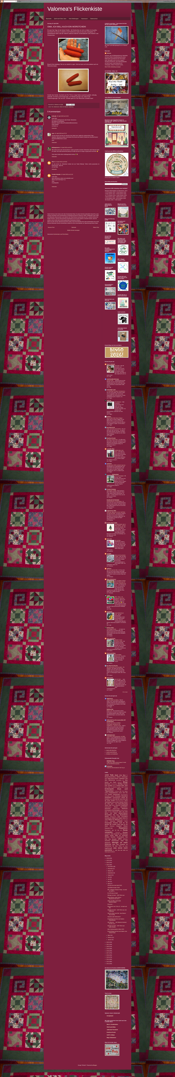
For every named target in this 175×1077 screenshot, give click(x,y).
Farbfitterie (116, 791)
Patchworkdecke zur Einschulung (114, 501)
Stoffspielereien (111, 735)
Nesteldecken (108, 818)
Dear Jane (124, 785)
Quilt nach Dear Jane (60, 18)
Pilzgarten (115, 822)
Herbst (111, 799)
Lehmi (108, 595)
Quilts (118, 824)
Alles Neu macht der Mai (112, 570)
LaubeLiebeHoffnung (111, 752)
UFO (120, 839)
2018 (107, 951)
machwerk (109, 611)
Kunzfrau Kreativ (111, 438)
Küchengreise (108, 810)
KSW (110, 805)
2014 (107, 959)
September (110, 873)
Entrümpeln (109, 789)
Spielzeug (71, 106)
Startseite (48, 18)
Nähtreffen (119, 821)
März (109, 935)
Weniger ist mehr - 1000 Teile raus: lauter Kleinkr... (116, 926)
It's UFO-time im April (113, 893)
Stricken (107, 837)
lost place (125, 846)
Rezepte (125, 832)
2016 (107, 955)
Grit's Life (109, 539)
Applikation (122, 778)
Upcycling (107, 840)
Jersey (106, 805)
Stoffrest (109, 568)
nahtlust (109, 416)
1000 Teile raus (111, 775)
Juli (109, 877)
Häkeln (126, 800)
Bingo (125, 782)
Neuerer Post (51, 227)
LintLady (54, 116)
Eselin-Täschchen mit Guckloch (114, 428)
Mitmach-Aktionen (123, 813)
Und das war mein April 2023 (115, 885)
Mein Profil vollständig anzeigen (113, 67)
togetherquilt (108, 848)
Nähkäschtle (110, 709)
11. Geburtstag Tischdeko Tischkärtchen (116, 391)
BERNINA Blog (110, 761)
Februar (110, 937)
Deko (106, 787)
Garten (110, 794)
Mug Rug (116, 815)
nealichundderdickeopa (113, 379)
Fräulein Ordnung (111, 489)
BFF (123, 780)
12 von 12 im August (119, 475)
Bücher (114, 785)
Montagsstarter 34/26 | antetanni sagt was (116, 465)
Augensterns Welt (111, 510)
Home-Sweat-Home (120, 800)
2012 (107, 963)
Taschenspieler (120, 837)
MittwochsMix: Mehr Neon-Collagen (115, 418)
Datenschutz (94, 18)
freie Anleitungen (74, 18)
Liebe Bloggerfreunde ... (112, 629)
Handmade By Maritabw (113, 500)
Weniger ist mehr (120, 842)
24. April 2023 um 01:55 (63, 116)
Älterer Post (96, 227)
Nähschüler (112, 821)
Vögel (122, 840)
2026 (107, 858)
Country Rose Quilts (112, 523)
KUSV (113, 805)
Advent (119, 777)
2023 (107, 864)
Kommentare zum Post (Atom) (61, 234)
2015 (107, 957)
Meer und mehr (123, 811)
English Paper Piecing (122, 787)
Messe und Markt (111, 813)
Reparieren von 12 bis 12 (113, 830)
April (109, 883)
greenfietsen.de (111, 427)
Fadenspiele (110, 678)
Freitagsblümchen (113, 792)
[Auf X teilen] (70, 105)
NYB (119, 816)
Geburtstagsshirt (124, 794)
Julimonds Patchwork (112, 1029)
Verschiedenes (118, 401)
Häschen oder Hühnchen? (114, 916)
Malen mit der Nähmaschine (111, 811)
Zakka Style (115, 844)
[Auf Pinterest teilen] (74, 105)
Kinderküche (56, 106)
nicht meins (117, 365)
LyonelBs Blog (110, 449)
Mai (109, 881)
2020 (107, 946)
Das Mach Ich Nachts (112, 665)
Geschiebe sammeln (109, 796)
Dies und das (118, 540)
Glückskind (124, 796)
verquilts (109, 553)
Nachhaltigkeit (124, 816)
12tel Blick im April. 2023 (114, 887)
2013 (107, 961)
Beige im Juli (109, 710)
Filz (52, 106)
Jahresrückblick (115, 802)
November (110, 868)
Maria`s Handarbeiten (112, 1024)
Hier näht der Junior (118, 799)
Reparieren (123, 828)
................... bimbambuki (113, 474)
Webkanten (107, 842)
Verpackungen (115, 840)
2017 (107, 953)
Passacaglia (108, 822)
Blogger (95, 1065)
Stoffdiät (111, 835)
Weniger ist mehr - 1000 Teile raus (116, 895)
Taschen (113, 837)
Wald (126, 840)
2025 (107, 860)
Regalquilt (118, 826)
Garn (106, 794)
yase (53, 133)
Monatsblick (108, 815)
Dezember (110, 866)
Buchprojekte (114, 783)
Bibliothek (120, 782)
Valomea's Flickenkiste (74, 9)
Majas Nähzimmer (111, 579)
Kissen (116, 807)
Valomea (109, 53)
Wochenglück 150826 (112, 490)
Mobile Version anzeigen (73, 230)
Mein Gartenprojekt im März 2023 (116, 929)
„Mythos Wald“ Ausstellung (113, 700)
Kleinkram (125, 808)
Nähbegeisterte (56, 147)
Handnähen (108, 797)
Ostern (126, 821)
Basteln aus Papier (110, 782)
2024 (107, 862)
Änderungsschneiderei (110, 851)
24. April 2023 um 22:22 (67, 174)
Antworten (54, 128)
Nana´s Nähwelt (111, 364)
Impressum (84, 18)
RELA (53, 161)
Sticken (106, 835)
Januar (109, 939)
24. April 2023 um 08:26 (61, 161)
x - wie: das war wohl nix (120, 850)
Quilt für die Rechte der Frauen (116, 823)
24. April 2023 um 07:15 (61, 133)
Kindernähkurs (108, 806)
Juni (109, 879)
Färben (120, 792)
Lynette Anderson (124, 810)
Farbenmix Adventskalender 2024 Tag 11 (116, 767)
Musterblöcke (124, 815)
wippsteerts (110, 698)
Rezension (118, 832)
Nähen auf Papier (117, 818)
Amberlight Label (111, 389)
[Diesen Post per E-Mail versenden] (67, 105)
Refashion (112, 826)
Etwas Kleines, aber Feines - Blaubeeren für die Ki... (115, 898)
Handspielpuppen (116, 797)
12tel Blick (122, 775)
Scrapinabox (107, 833)
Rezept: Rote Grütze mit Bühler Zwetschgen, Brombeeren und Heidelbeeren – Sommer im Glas (114, 724)
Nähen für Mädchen (64, 106)
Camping (118, 785)
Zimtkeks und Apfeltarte (112, 754)
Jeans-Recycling (123, 803)
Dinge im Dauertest (112, 787)
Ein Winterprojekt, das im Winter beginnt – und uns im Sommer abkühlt (120, 526)
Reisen (126, 826)
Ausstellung (118, 780)
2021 (107, 944)
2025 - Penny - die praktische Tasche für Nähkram (119, 598)
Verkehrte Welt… (110, 380)
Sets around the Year (116, 834)
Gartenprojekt (116, 794)
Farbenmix (109, 766)
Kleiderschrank (116, 808)
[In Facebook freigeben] (72, 105)
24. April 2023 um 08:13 (66, 147)
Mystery (107, 816)
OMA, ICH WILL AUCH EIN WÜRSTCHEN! (114, 901)
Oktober (110, 870)
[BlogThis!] (69, 105)
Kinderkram (118, 805)
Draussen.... (110, 904)
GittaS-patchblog (111, 653)
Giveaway (118, 796)
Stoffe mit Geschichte (121, 835)
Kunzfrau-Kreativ (111, 1032)
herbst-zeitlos (110, 627)
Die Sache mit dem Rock (112, 439)
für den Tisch (117, 846)
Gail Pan (125, 792)
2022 (107, 942)
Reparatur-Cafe (109, 828)
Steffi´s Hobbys (111, 1035)
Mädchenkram (113, 816)
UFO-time (125, 839)
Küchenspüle (116, 810)
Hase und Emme (111, 638)
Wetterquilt (108, 844)
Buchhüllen (107, 784)
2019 (107, 948)
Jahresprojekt (108, 802)
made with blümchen (111, 750)
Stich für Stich (118, 679)
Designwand (110, 1015)
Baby (126, 780)
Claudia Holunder (56, 174)
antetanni (109, 463)
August (109, 875)
